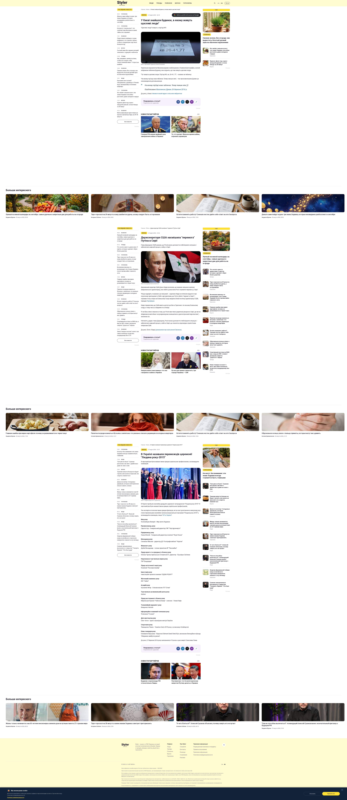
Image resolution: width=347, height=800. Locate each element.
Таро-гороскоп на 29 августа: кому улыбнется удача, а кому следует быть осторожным (125, 214)
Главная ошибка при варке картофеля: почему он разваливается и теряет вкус (126, 281)
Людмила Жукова (10, 217)
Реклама (182, 757)
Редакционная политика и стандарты (204, 746)
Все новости (128, 121)
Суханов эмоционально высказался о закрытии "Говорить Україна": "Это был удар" (128, 548)
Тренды (159, 3)
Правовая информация (200, 752)
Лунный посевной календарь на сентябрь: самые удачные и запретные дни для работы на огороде (44, 214)
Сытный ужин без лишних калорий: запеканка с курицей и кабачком (128, 51)
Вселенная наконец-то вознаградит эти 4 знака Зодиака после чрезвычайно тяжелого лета (127, 270)
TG (183, 101)
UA (218, 3)
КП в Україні (167, 515)
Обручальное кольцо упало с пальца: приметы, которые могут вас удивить (127, 313)
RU (222, 3)
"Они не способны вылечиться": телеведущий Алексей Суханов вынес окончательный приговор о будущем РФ (127, 527)
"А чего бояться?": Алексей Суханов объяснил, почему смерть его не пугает (128, 516)
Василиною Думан (163, 89)
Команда (182, 752)
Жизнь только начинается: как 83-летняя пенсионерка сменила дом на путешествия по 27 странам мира (128, 495)
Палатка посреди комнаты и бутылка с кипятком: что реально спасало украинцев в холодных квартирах (127, 292)
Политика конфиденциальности (203, 755)
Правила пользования (200, 749)
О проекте (183, 746)
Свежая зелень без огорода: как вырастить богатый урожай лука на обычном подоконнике (127, 72)
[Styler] (122, 3)
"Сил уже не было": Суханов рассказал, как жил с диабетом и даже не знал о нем (127, 463)
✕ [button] (342, 789)
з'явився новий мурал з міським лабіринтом (167, 93)
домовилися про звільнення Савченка (168, 330)
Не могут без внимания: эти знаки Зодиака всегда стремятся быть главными (127, 453)
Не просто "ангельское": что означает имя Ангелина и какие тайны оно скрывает (127, 30)
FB (178, 101)
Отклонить (312, 793)
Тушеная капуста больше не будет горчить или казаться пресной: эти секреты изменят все (128, 474)
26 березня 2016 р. (179, 89)
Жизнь (147, 9)
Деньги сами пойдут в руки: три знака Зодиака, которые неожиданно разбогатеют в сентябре (127, 19)
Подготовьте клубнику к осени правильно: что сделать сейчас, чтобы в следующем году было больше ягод (127, 41)
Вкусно (177, 3)
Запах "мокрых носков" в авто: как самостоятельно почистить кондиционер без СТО (128, 333)
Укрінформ (150, 301)
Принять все (331, 793)
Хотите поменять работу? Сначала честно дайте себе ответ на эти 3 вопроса (206, 214)
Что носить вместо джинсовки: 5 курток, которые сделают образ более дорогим (127, 249)
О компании (183, 755)
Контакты (183, 749)
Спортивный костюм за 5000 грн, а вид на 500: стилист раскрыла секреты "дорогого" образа (128, 323)
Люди (151, 3)
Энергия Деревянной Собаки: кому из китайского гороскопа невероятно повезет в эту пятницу (128, 538)
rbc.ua (227, 3)
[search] (215, 3)
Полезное (168, 3)
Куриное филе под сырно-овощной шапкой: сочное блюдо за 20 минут (127, 104)
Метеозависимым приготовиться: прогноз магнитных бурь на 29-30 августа (127, 115)
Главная (143, 9)
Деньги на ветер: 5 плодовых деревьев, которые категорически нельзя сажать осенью (128, 484)
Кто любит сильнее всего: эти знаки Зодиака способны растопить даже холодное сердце (128, 94)
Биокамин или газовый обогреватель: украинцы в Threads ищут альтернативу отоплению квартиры (128, 83)
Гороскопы (187, 3)
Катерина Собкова (96, 217)
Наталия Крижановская (97, 436)
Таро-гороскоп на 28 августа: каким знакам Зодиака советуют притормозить (127, 506)
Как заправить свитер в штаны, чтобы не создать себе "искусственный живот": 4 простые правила (128, 61)
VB (191, 101)
